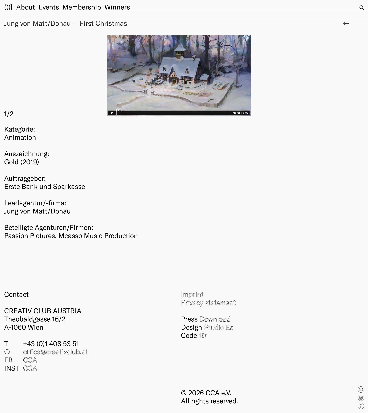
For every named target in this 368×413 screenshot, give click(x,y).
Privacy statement (208, 302)
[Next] (266, 76)
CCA (30, 359)
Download (214, 319)
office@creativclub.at (55, 351)
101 (204, 335)
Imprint (192, 294)
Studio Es (218, 327)
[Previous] (91, 76)
